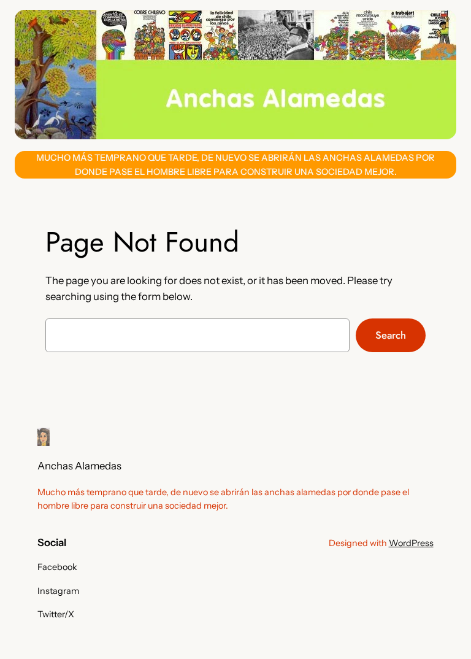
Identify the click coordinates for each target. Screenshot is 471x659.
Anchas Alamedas (79, 466)
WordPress (411, 543)
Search (390, 335)
